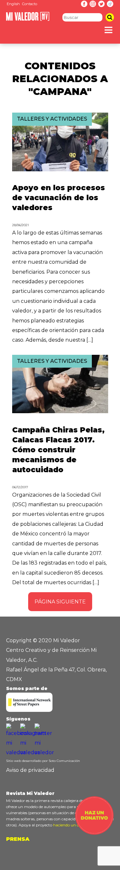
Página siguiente (60, 602)
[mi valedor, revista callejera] (27, 19)
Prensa (17, 839)
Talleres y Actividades (52, 119)
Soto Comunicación (64, 761)
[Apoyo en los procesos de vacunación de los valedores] (60, 169)
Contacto (29, 4)
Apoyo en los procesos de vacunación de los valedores (58, 197)
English (13, 4)
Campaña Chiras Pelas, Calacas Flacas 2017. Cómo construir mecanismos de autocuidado (58, 449)
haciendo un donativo (73, 825)
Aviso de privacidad (30, 770)
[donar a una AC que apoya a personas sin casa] (94, 833)
